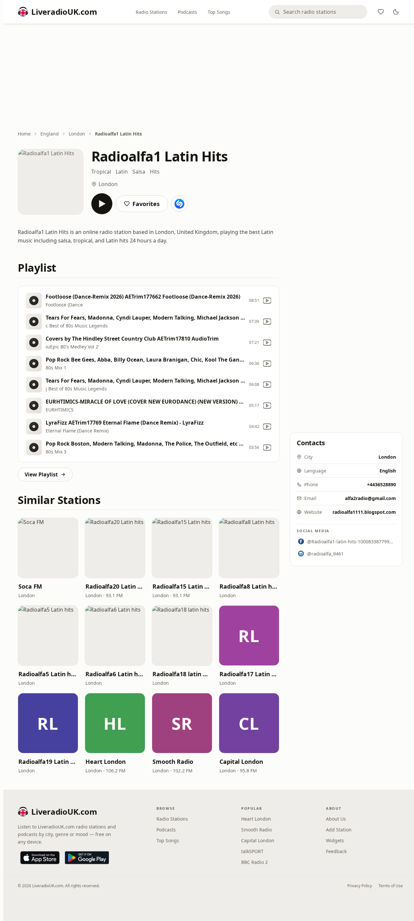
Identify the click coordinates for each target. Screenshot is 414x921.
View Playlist (41, 474)
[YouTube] (267, 300)
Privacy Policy (359, 886)
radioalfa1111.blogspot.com (364, 512)
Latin (122, 171)
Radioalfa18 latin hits (182, 674)
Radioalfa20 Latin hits (115, 586)
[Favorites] (381, 12)
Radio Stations (151, 12)
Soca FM (30, 586)
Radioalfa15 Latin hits (182, 586)
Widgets (335, 840)
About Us (336, 819)
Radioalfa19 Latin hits (48, 761)
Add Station (339, 830)
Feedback (336, 851)
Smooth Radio (172, 761)
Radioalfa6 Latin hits (115, 674)
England (49, 134)
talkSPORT (252, 851)
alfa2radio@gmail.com (370, 498)
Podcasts (187, 12)
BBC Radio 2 (254, 862)
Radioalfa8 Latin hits (249, 586)
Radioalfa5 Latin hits (48, 674)
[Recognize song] (179, 204)
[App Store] (40, 857)
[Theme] (396, 12)
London (77, 134)
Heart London (105, 761)
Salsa (138, 171)
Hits (155, 171)
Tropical (101, 171)
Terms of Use (391, 886)
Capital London (241, 761)
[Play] (101, 203)
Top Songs (219, 12)
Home (24, 134)
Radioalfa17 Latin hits (249, 674)
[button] (48, 548)
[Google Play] (87, 857)
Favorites (146, 204)
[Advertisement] (210, 78)
